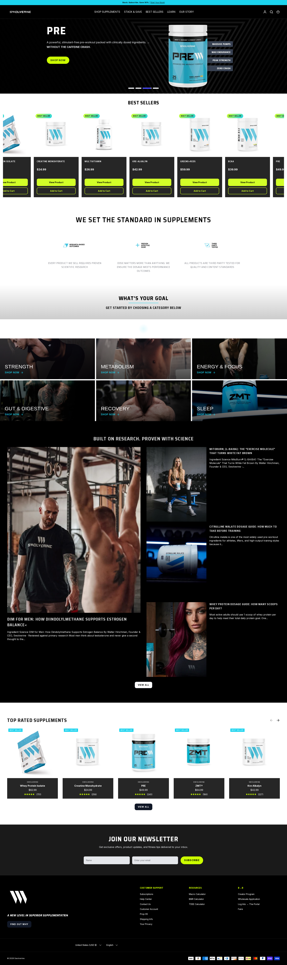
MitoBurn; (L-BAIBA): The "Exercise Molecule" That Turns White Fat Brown (242, 451)
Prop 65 (144, 914)
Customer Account (149, 909)
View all (143, 685)
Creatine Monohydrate (88, 785)
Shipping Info (146, 919)
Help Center (146, 899)
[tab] (132, 88)
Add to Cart (51, 191)
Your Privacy (146, 924)
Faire (240, 909)
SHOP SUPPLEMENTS (107, 11)
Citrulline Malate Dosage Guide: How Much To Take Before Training (243, 528)
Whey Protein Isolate (32, 785)
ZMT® (199, 785)
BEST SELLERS (154, 11)
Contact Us (145, 904)
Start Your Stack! (158, 2)
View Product (51, 182)
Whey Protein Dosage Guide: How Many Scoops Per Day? (243, 606)
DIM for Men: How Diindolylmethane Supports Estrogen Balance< (67, 622)
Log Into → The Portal (248, 904)
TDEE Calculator (197, 904)
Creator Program (246, 894)
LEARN (171, 11)
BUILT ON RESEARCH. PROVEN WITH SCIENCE (143, 439)
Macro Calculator (197, 894)
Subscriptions (146, 894)
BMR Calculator (196, 899)
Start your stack (64, 67)
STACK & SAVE (133, 11)
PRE (143, 785)
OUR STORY (186, 11)
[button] (278, 12)
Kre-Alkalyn (254, 785)
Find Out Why (19, 924)
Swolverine (19, 958)
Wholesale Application (249, 899)
